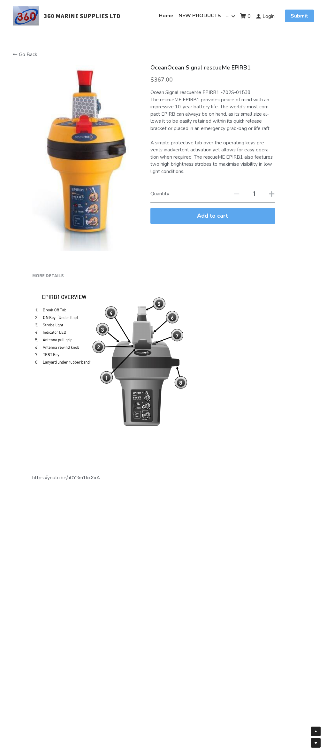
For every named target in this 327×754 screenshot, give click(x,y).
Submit (299, 15)
